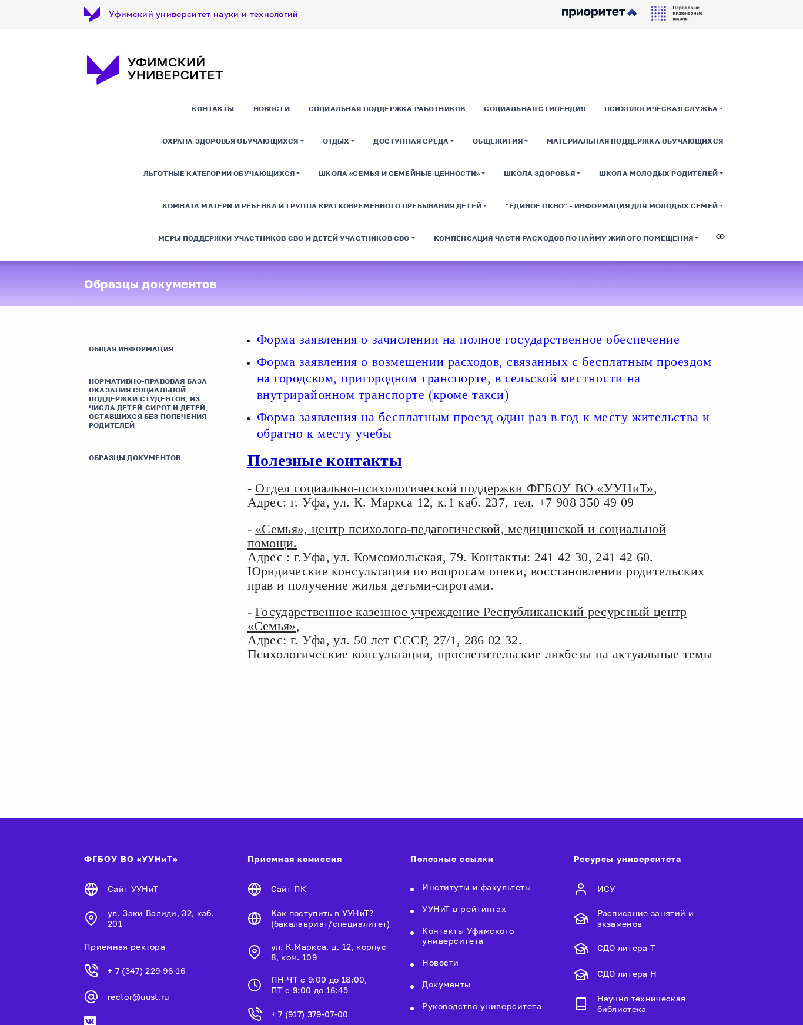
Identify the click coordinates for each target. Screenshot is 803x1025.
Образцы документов (134, 457)
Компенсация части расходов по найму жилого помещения (563, 238)
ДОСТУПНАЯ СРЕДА (411, 141)
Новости (271, 108)
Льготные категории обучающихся (219, 173)
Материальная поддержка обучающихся (635, 141)
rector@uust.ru (138, 996)
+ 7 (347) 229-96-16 (146, 971)
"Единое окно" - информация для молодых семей (612, 205)
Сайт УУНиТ (133, 889)
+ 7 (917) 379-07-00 (310, 1014)
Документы (446, 984)
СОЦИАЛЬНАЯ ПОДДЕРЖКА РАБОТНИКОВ (387, 108)
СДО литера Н (627, 974)
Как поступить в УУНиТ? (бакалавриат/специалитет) (330, 918)
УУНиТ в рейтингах (464, 909)
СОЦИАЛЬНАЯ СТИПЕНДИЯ (534, 108)
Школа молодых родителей (658, 173)
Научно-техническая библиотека (641, 1003)
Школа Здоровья (539, 173)
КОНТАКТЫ (213, 108)
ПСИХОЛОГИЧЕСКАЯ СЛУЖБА (661, 108)
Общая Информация (131, 348)
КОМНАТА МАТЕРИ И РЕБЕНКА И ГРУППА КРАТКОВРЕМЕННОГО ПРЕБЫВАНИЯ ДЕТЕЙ (321, 205)
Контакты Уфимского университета (468, 936)
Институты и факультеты (476, 887)
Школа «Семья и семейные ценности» (399, 173)
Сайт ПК (289, 889)
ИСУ (606, 889)
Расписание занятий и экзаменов (645, 918)
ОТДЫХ (336, 141)
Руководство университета (481, 1006)
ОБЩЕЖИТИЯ (498, 141)
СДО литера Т (626, 948)
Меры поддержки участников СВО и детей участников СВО (283, 238)
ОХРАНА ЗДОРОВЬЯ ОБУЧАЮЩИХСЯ (230, 141)
